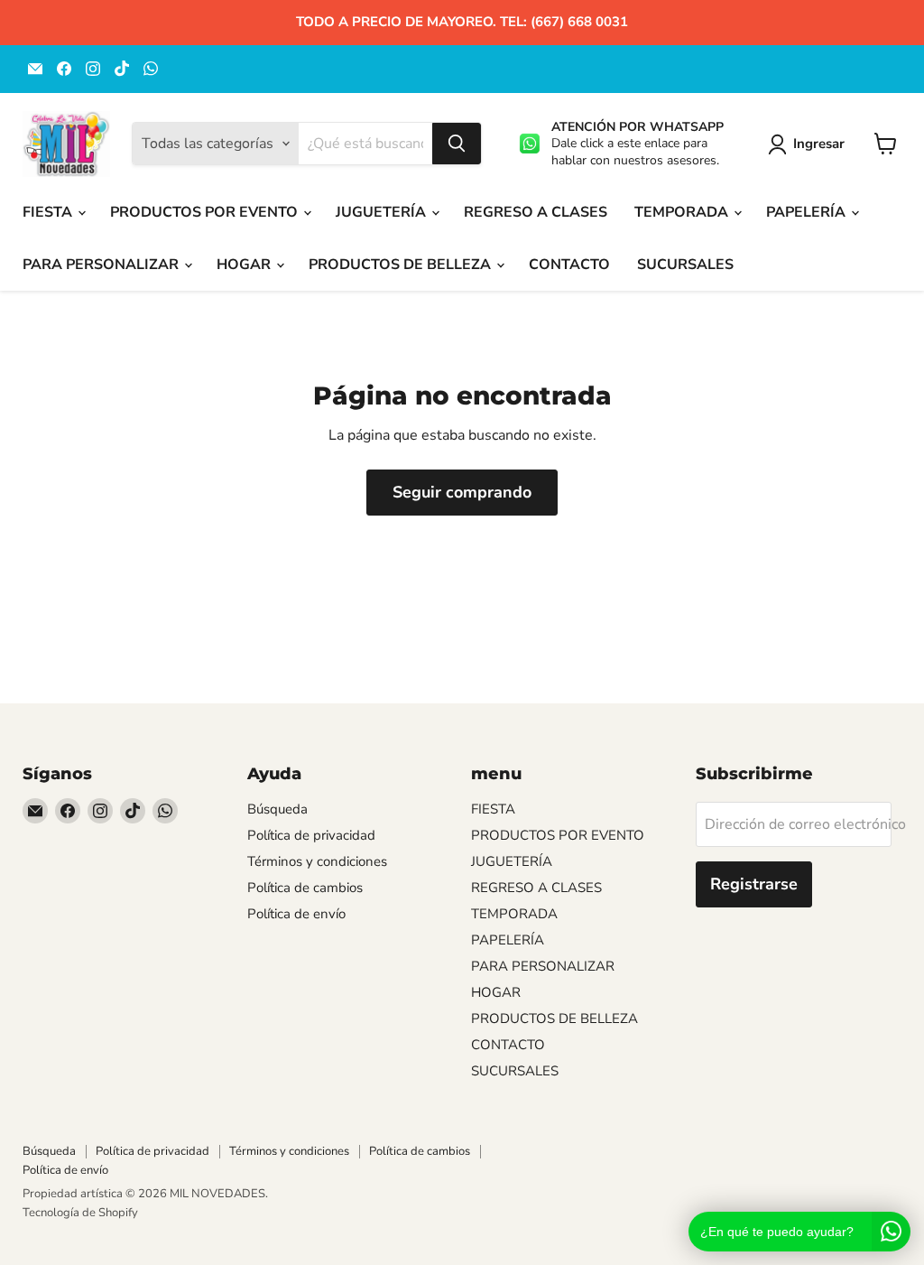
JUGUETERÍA (383, 212)
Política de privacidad (311, 835)
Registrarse (754, 884)
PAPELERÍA (807, 212)
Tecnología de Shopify (80, 1213)
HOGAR (245, 264)
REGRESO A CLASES (535, 212)
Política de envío (296, 914)
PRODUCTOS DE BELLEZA (401, 264)
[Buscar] (456, 143)
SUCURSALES (685, 264)
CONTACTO (569, 264)
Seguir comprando (462, 492)
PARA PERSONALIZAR (102, 264)
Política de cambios (305, 888)
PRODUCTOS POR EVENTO (205, 212)
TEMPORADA (683, 212)
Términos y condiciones (317, 861)
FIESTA (49, 212)
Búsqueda (277, 809)
